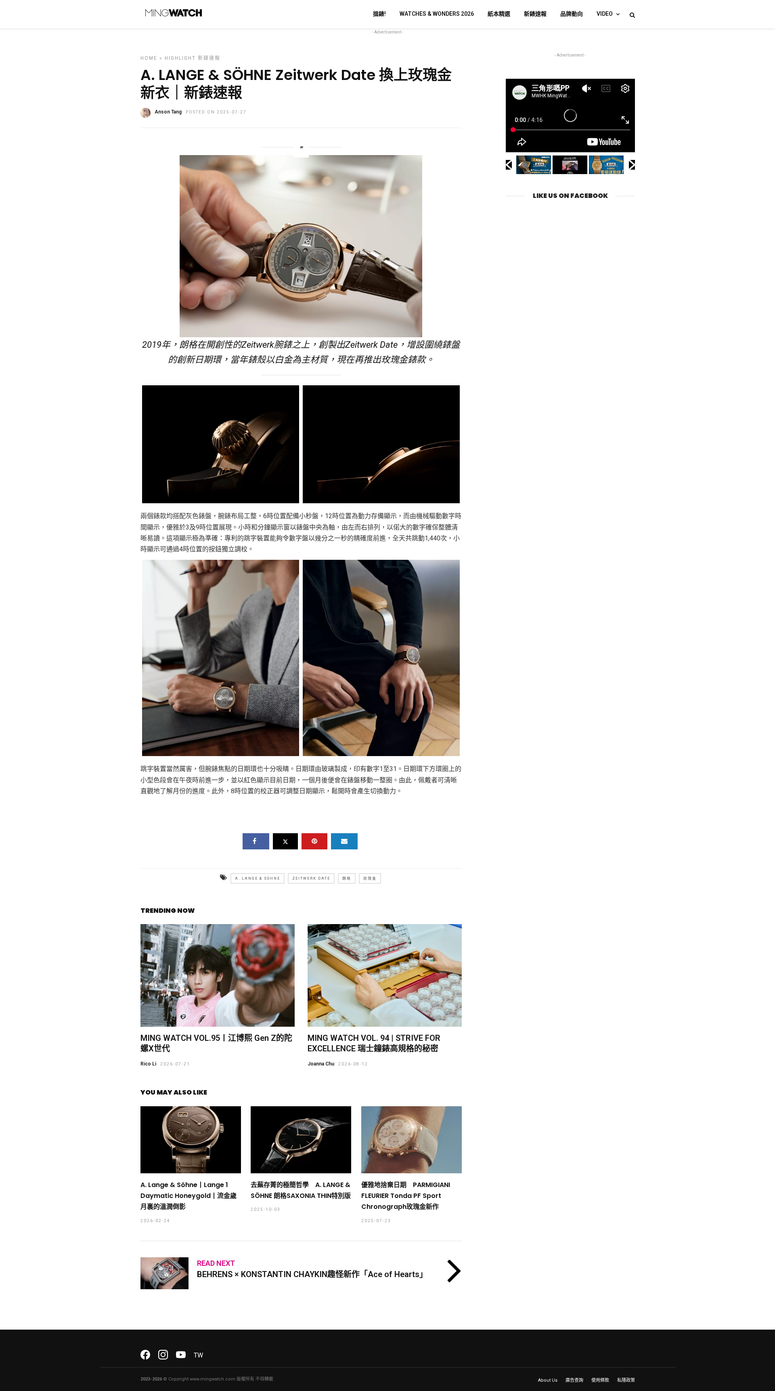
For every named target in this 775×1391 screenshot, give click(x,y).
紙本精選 (499, 14)
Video (605, 14)
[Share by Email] (344, 841)
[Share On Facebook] (256, 841)
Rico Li (148, 1064)
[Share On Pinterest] (314, 841)
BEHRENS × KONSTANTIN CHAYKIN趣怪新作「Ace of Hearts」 (312, 1274)
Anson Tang (168, 112)
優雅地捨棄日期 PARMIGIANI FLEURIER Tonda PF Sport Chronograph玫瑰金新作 (405, 1195)
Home (148, 58)
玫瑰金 (370, 878)
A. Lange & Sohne (257, 878)
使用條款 (600, 1380)
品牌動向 (571, 14)
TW (198, 1355)
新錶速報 (535, 14)
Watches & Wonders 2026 (437, 14)
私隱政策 (626, 1380)
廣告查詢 (574, 1380)
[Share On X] (285, 841)
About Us (547, 1380)
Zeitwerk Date (311, 878)
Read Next (216, 1263)
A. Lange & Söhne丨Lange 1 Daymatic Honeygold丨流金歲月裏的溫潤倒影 (188, 1195)
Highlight (180, 58)
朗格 (346, 878)
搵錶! (379, 14)
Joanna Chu (321, 1064)
